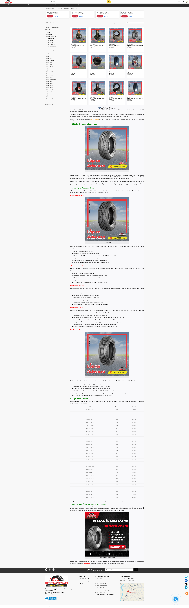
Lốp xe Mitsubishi (50, 87)
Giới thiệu (14, 5)
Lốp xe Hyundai (49, 66)
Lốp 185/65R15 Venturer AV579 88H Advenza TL (116, 99)
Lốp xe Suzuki (49, 95)
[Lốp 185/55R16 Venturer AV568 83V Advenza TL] (135, 62)
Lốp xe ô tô (53, 8)
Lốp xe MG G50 (49, 83)
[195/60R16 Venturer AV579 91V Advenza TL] (79, 35)
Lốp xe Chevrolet (50, 60)
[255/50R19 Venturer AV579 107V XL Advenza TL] (116, 35)
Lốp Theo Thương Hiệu (63, 8)
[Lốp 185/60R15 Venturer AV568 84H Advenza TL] (79, 88)
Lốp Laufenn (50, 42)
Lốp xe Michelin (51, 53)
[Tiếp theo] (115, 108)
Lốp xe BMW (49, 58)
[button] (27, 2)
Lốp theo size (49, 34)
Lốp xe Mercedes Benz (51, 79)
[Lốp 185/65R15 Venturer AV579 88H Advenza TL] (116, 88)
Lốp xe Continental (52, 48)
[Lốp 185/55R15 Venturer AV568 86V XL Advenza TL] (116, 62)
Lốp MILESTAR (51, 44)
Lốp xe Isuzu (49, 68)
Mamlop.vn (58, 606)
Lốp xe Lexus (49, 73)
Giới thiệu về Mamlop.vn (85, 578)
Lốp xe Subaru (49, 93)
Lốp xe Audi (48, 56)
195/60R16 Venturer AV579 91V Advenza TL (77, 46)
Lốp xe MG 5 (49, 81)
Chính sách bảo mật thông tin (103, 590)
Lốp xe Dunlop (51, 50)
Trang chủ (6, 5)
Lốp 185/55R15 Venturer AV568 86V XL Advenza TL (116, 72)
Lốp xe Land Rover (50, 71)
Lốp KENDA (50, 40)
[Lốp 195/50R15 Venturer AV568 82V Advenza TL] (135, 88)
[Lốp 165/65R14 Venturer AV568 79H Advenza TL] (79, 62)
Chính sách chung (101, 578)
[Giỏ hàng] (187, 1)
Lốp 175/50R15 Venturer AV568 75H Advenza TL (97, 72)
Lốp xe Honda (49, 64)
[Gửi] (109, 1)
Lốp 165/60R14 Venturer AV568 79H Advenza (135, 46)
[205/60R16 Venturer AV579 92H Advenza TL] (98, 35)
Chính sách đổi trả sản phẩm (103, 587)
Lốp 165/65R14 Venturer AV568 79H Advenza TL (78, 72)
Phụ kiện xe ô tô (49, 104)
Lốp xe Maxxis (49, 75)
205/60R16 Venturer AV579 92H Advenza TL (96, 46)
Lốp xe (29, 5)
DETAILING (37, 5)
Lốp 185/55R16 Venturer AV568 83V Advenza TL (135, 72)
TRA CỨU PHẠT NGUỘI (66, 5)
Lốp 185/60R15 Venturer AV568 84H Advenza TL (78, 99)
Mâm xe (22, 5)
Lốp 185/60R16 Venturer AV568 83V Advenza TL (97, 99)
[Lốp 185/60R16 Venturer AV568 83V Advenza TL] (98, 88)
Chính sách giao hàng (102, 583)
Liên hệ (77, 5)
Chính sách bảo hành (102, 585)
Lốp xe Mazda (49, 77)
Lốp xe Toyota (49, 96)
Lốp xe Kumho (51, 52)
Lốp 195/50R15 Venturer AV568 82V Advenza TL (135, 99)
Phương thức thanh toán (102, 581)
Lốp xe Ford (49, 62)
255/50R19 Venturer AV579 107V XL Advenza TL (116, 46)
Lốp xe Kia (48, 70)
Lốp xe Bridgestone (52, 46)
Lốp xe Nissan (49, 89)
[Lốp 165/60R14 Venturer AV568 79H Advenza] (135, 35)
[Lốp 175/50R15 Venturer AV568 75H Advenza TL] (98, 62)
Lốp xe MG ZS (49, 85)
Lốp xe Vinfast (49, 98)
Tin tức (54, 5)
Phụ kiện (46, 5)
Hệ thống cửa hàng (84, 581)
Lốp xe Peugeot (49, 91)
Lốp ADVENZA (51, 38)
